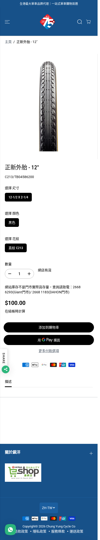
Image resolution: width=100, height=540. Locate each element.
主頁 (8, 42)
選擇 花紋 (12, 239)
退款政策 (21, 531)
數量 (8, 264)
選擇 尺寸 (12, 188)
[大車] (88, 21)
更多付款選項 (49, 351)
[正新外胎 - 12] (48, 106)
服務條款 (58, 531)
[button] (8, 22)
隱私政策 (39, 531)
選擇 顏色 (12, 213)
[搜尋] (79, 21)
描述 (8, 381)
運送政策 (76, 531)
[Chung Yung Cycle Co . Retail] (47, 21)
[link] (49, 472)
